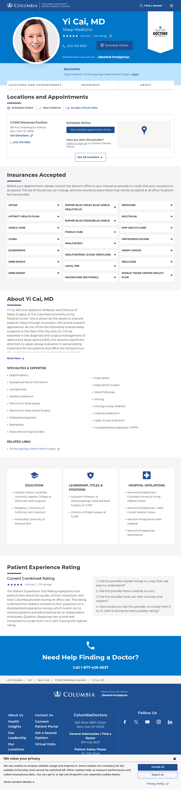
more (135, 74)
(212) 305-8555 (77, 46)
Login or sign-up (76, 143)
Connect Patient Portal (46, 724)
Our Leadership (17, 736)
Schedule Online (117, 45)
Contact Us (44, 715)
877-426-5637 (90, 742)
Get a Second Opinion (46, 736)
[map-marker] (144, 130)
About (146, 85)
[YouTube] (147, 721)
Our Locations (16, 747)
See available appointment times (90, 129)
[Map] (144, 134)
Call (90, 667)
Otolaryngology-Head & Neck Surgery (32, 448)
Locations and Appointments (35, 85)
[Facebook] (124, 721)
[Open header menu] (171, 5)
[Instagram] (158, 721)
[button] (90, 157)
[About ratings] (111, 36)
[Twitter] (136, 721)
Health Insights (14, 724)
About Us (15, 715)
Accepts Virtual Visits (84, 108)
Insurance (90, 85)
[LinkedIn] (170, 721)
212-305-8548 (90, 753)
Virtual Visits (45, 744)
